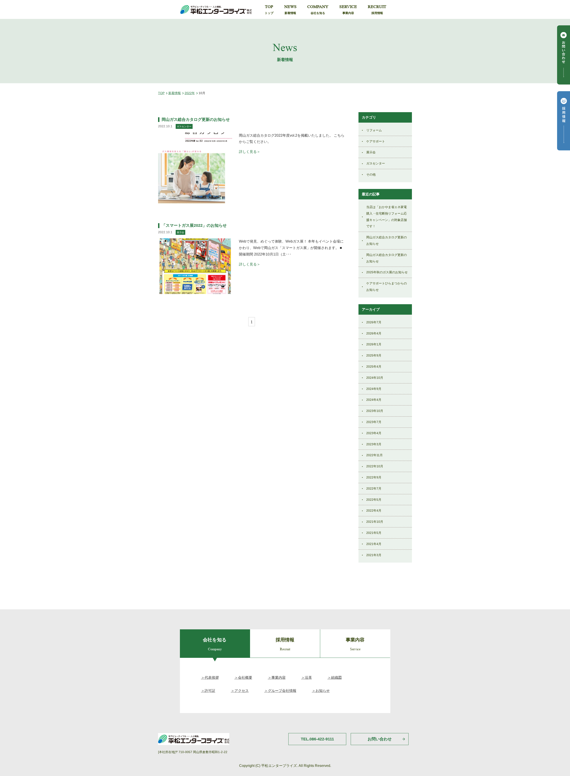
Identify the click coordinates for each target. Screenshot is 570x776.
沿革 (308, 677)
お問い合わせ (380, 739)
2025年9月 (373, 355)
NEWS (290, 9)
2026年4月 (373, 333)
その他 (371, 174)
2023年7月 (373, 422)
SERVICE (348, 9)
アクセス (241, 691)
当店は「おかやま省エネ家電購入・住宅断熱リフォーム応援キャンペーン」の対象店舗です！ (386, 216)
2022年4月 (373, 510)
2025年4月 (373, 366)
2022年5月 (373, 499)
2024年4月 (373, 399)
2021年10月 (374, 521)
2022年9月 (373, 477)
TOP (269, 9)
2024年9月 (373, 389)
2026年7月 (373, 322)
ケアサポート (375, 141)
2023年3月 (373, 444)
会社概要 (245, 677)
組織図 (336, 677)
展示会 (371, 152)
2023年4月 (373, 433)
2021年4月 (373, 544)
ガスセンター (375, 163)
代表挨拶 (212, 677)
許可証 (210, 691)
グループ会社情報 (282, 691)
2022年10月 (374, 466)
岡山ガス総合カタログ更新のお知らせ (196, 119)
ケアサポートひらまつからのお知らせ (386, 287)
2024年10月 (374, 377)
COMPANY (317, 9)
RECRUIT (377, 9)
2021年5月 (373, 533)
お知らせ (323, 691)
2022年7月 (373, 488)
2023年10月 (374, 411)
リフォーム (374, 130)
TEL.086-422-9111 (317, 739)
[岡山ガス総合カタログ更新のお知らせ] (195, 168)
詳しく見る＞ (249, 152)
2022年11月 (374, 455)
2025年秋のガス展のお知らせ (387, 272)
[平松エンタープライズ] (216, 9)
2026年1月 (373, 344)
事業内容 (278, 677)
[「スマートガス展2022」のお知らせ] (195, 266)
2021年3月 (373, 555)
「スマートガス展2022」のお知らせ (194, 225)
